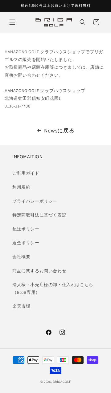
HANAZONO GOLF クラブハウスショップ (45, 90)
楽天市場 (21, 306)
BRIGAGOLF (62, 381)
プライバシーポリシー (34, 201)
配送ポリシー (25, 229)
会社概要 (21, 256)
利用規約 (21, 187)
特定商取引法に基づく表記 (39, 215)
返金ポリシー (25, 242)
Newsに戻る (59, 130)
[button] (12, 22)
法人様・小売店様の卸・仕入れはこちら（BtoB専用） (52, 288)
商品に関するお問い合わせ (39, 270)
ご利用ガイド (25, 173)
